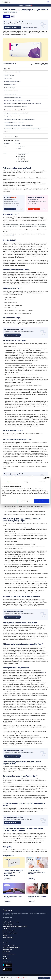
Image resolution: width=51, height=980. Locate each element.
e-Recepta (10, 197)
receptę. (12, 235)
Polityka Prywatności (8, 924)
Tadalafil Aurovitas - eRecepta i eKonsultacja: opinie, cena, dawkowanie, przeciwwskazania (13, 873)
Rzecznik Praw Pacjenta (9, 930)
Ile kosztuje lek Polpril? (9, 75)
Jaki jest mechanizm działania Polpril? (12, 81)
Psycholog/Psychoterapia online (11, 947)
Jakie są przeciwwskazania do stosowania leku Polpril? (16, 113)
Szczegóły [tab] (25, 481)
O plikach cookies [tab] (42, 481)
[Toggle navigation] (48, 2)
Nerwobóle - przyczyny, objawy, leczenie (37, 897)
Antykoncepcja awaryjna (36, 197)
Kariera (4, 956)
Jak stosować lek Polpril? (9, 87)
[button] (14, 862)
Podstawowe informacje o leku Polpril (12, 72)
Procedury (5, 935)
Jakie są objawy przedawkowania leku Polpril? (14, 109)
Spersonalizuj (24, 500)
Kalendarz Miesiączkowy (9, 954)
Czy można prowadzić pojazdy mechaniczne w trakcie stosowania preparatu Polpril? (22, 128)
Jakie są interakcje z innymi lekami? (12, 116)
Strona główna (6, 943)
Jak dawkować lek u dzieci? (10, 94)
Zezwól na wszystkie (41, 500)
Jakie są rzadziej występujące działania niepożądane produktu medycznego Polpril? (22, 103)
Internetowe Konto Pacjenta (10, 933)
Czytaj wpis (7, 878)
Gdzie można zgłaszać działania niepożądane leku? (15, 106)
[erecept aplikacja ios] (25, 969)
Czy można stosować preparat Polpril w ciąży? (14, 122)
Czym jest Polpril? (8, 78)
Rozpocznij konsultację (43, 977)
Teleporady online (7, 949)
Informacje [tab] (6, 16)
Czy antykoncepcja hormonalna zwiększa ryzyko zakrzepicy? (36, 872)
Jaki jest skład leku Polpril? (10, 84)
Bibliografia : (6, 131)
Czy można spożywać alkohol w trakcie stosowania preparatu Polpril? (19, 119)
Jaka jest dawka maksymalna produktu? (12, 97)
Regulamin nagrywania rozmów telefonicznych (15, 926)
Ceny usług (5, 928)
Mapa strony (6, 958)
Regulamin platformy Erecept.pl (11, 922)
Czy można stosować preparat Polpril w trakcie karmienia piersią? (18, 125)
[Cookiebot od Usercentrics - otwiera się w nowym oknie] (43, 478)
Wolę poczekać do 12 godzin (30, 27)
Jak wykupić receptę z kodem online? (13, 897)
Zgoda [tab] (8, 481)
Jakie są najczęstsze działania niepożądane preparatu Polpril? (17, 100)
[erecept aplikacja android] (25, 965)
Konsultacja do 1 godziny (11, 27)
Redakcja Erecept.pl (11, 63)
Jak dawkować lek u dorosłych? (11, 90)
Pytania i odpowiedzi (8, 937)
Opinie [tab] (12, 16)
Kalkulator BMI (6, 951)
